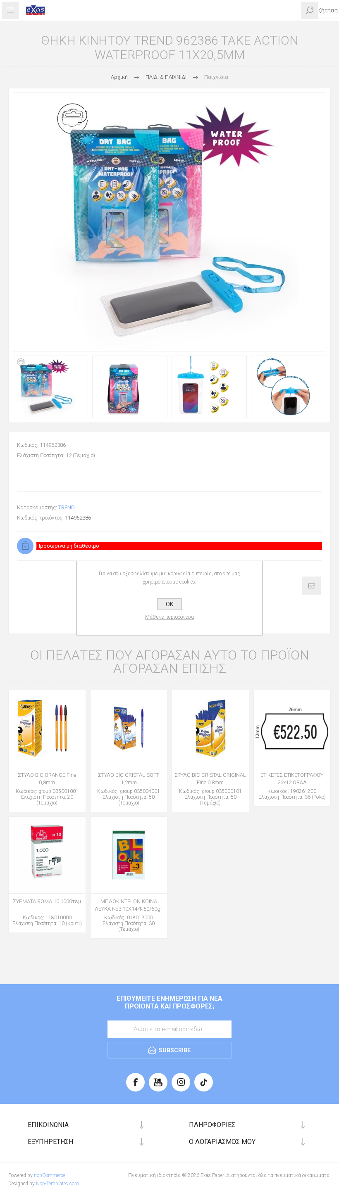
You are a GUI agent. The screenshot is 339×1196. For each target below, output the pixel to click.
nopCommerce (49, 1175)
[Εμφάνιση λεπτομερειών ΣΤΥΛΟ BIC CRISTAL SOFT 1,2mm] (129, 728)
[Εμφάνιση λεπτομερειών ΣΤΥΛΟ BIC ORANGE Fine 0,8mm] (47, 728)
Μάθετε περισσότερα (169, 617)
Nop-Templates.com (57, 1184)
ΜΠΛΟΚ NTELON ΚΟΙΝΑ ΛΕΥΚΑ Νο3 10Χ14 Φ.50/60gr (128, 905)
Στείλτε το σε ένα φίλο (311, 586)
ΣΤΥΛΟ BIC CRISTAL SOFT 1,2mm (128, 778)
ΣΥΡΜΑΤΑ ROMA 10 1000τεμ (47, 901)
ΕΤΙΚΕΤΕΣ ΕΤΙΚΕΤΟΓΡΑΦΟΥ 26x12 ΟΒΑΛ (291, 778)
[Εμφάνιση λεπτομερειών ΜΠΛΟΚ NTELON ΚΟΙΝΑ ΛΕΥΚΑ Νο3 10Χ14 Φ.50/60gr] (129, 855)
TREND (66, 507)
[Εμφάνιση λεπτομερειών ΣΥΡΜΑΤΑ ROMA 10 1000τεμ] (47, 855)
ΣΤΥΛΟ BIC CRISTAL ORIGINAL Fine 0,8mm (210, 778)
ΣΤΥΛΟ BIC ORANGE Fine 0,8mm (47, 778)
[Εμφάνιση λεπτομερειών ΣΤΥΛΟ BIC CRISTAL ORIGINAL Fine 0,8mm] (210, 728)
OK (169, 604)
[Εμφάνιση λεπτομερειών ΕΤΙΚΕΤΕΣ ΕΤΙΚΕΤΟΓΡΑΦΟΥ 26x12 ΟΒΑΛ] (292, 728)
